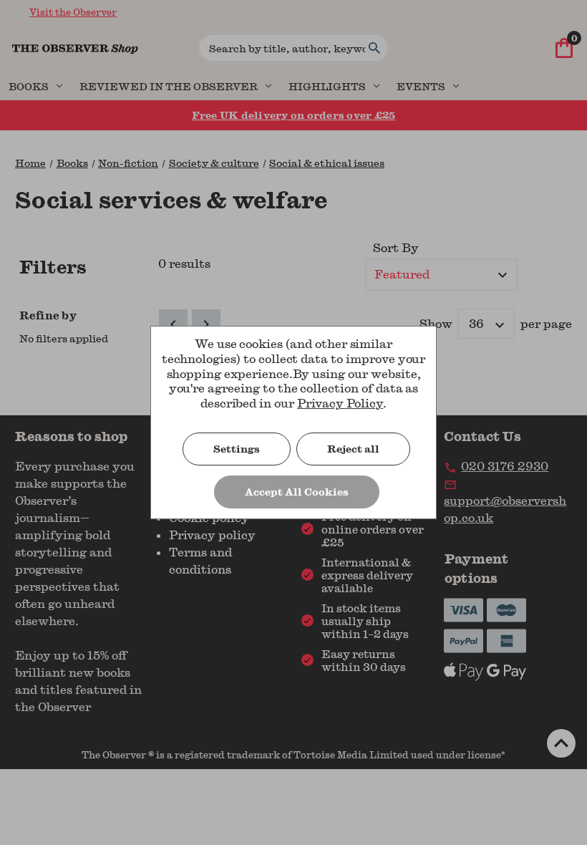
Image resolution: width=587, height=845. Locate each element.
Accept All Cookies (297, 492)
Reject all (353, 449)
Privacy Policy (340, 403)
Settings (236, 449)
